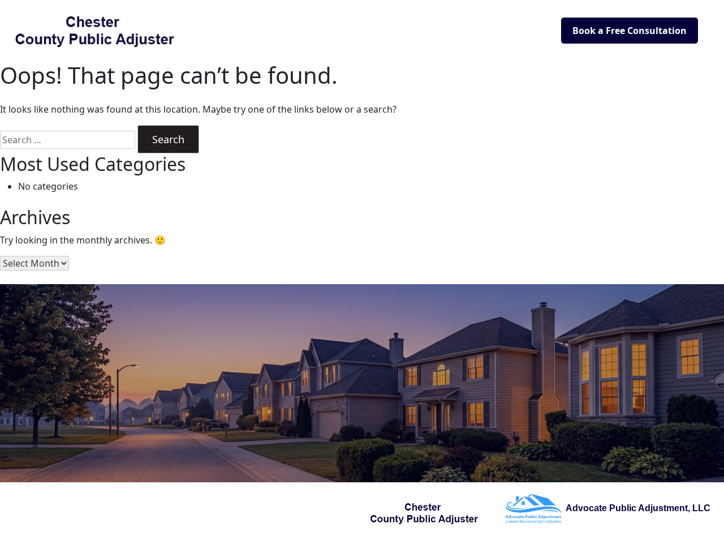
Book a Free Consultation (629, 30)
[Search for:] (67, 140)
